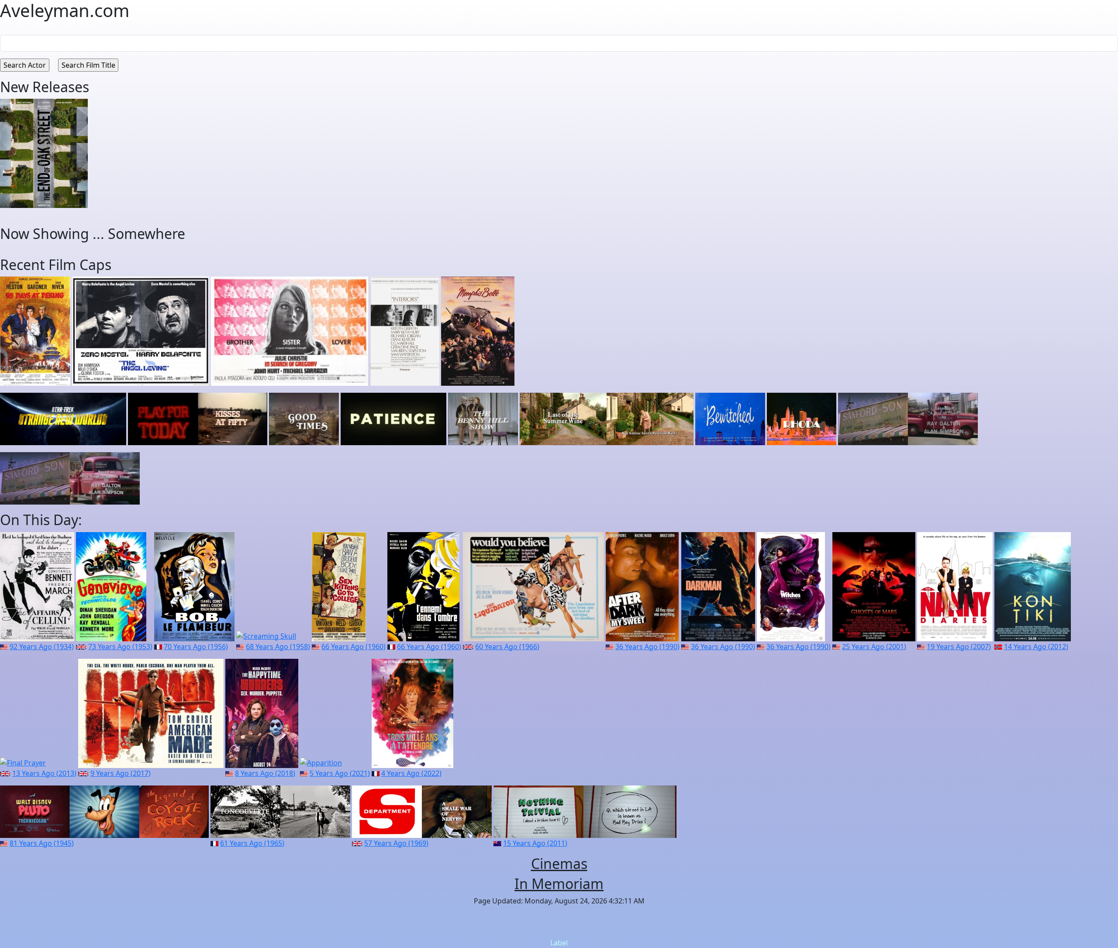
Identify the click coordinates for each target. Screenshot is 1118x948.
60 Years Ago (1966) (507, 646)
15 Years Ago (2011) (535, 843)
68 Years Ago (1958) (278, 646)
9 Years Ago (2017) (120, 773)
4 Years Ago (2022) (411, 773)
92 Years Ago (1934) (42, 646)
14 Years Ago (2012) (1036, 646)
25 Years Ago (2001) (874, 646)
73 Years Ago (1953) (120, 646)
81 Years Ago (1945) (42, 843)
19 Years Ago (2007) (959, 646)
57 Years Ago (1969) (396, 843)
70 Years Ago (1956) (196, 646)
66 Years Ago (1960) (353, 646)
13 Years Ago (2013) (44, 773)
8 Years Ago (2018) (265, 773)
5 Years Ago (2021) (340, 773)
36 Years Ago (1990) (647, 646)
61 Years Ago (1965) (252, 843)
